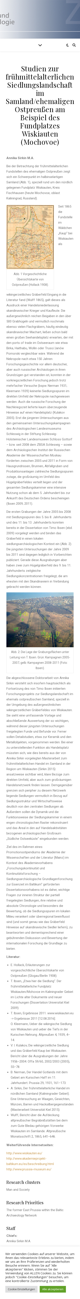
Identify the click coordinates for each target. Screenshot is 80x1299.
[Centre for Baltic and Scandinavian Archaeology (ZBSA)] (40, 19)
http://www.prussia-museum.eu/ (28, 1169)
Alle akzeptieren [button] (52, 1289)
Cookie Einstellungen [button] (21, 1289)
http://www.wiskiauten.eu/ (24, 1153)
